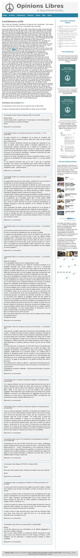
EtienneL (35, 84)
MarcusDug (49, 36)
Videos (38, 15)
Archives (12, 15)
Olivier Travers (36, 58)
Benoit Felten (46, 77)
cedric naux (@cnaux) (8, 92)
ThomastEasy (39, 36)
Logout (50, 554)
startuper (45, 64)
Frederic (21, 63)
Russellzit (5, 68)
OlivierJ (12, 42)
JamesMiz (45, 41)
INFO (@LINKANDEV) (28, 52)
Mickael (11, 58)
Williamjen (45, 35)
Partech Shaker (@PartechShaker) (26, 76)
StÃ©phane (5, 86)
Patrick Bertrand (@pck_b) (25, 92)
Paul (26, 77)
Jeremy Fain (31, 33)
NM (5, 89)
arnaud (35, 54)
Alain (41, 70)
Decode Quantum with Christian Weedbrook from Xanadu (67, 38)
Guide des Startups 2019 (24, 115)
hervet (18, 98)
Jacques (10, 79)
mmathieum (5, 90)
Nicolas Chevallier (14, 89)
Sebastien (5, 71)
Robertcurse (36, 43)
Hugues (18, 58)
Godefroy (48, 70)
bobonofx (15, 43)
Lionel (28, 48)
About (49, 15)
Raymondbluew (6, 36)
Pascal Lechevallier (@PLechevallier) (32, 73)
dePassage (44, 86)
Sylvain (34, 32)
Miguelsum (17, 38)
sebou (17, 79)
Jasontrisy (7, 84)
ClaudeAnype (6, 45)
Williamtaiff (27, 84)
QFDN (68, 242)
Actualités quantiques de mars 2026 (68, 34)
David (23, 57)
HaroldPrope (40, 30)
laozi (3, 61)
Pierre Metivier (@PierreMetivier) (41, 96)
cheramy (50, 83)
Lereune (39, 67)
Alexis (17, 57)
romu (43, 83)
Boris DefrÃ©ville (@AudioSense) (39, 90)
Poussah (33, 79)
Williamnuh (46, 43)
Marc (47, 33)
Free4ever (5, 82)
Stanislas (34, 70)
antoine (23, 80)
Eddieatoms (5, 43)
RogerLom (5, 33)
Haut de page (66, 552)
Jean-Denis (49, 87)
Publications (21, 15)
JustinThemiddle (23, 42)
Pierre (23, 29)
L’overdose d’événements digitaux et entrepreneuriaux (32, 379)
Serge (37, 77)
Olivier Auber (44, 32)
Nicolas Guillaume (16, 70)
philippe (49, 30)
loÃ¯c (33, 82)
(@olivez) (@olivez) (24, 61)
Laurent (30, 30)
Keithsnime (12, 30)
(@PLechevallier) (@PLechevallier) (27, 93)
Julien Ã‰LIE (37, 68)
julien (26, 38)
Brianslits (47, 38)
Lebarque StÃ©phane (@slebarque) (39, 71)
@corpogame (39, 65)
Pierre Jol (16, 45)
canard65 (30, 80)
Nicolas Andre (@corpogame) (25, 55)
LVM (16, 51)
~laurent (13, 68)
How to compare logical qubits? (67, 36)
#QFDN (59, 224)
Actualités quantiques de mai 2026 (68, 28)
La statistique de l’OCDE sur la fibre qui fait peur (30, 482)
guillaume (22, 30)
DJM (42, 84)
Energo (40, 79)
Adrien (41, 87)
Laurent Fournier (24, 96)
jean (20, 49)
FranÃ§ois (5, 54)
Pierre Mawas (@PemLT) (20, 95)
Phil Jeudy (5, 49)
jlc (21, 51)
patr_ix (24, 45)
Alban (3, 79)
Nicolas (15, 35)
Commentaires (42, 554)
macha (4, 29)
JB (26, 68)
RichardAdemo (33, 41)
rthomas (26, 32)
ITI (30, 68)
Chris (45, 58)
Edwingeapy (18, 48)
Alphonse (27, 86)
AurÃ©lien (18, 87)
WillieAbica (28, 49)
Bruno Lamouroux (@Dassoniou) (25, 67)
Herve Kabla (17, 32)
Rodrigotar (17, 39)
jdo (23, 89)
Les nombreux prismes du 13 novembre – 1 (30, 133)
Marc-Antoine (29, 51)
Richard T (39, 80)
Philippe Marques (7, 55)
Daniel (18, 64)
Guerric (12, 82)
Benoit (14, 49)
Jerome (41, 45)
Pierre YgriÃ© (12, 61)
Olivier (41, 33)
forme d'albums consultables (66, 168)
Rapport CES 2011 (21, 464)
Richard (20, 82)
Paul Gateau (25, 43)
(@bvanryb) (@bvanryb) (19, 90)
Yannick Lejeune (37, 63)
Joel (24, 98)
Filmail (21, 54)
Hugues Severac (9, 98)
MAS (16, 80)
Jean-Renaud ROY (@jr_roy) (10, 73)
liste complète (70, 156)
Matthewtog (31, 98)
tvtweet (27, 82)
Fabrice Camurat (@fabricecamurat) (41, 95)
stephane (47, 63)
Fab (40, 38)
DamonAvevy (17, 84)
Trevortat (7, 32)
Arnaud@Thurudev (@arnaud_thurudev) (14, 41)
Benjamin (33, 60)
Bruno (27, 70)
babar (28, 54)
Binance (47, 67)
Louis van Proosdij (40, 49)
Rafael (29, 57)
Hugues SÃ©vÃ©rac (10, 96)
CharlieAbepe (6, 35)
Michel (12, 64)
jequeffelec (5, 60)
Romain (11, 77)
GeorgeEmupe (6, 39)
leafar (3, 30)
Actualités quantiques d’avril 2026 (68, 33)
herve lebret (27, 87)
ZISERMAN (26, 58)
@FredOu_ (12, 65)
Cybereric (25, 79)
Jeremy (4, 42)
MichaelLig (35, 35)
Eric (32, 77)
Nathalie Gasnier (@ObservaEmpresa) (28, 83)
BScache (4, 64)
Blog (43, 15)
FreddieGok (41, 52)
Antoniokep (45, 29)
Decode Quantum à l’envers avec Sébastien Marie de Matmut (67, 31)
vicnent (33, 42)
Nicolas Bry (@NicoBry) (25, 65)
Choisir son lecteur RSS (23, 524)
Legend (4, 77)
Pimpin (24, 71)
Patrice (20, 68)
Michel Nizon (14, 29)
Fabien (30, 29)
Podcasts (30, 15)
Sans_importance (7, 87)
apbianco (35, 86)
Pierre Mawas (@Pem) (25, 46)
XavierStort (28, 36)
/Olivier (47, 48)
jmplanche (39, 39)
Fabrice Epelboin (22, 60)
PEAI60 (46, 80)
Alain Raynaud (46, 89)
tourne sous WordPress (21, 552)
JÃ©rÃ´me (19, 77)
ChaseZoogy (43, 76)
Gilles (13, 86)
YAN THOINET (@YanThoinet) (27, 74)
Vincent (43, 54)
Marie (28, 63)
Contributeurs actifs (12, 21)
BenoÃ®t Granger (43, 60)
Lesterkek (33, 45)
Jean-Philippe (36, 64)
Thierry (20, 86)
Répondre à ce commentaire (12, 127)
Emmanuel (26, 64)
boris (11, 80)
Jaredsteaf (42, 42)
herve (37, 29)
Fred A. (4, 65)
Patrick (33, 38)
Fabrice (13, 54)
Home (5, 15)
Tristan (48, 84)
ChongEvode (25, 35)
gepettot (13, 63)
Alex (35, 87)
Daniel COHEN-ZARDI (18, 33)
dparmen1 (39, 51)
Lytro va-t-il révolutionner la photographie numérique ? (32, 439)
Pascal (35, 48)
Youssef (29, 89)
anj (41, 48)
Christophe (18, 36)
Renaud (36, 89)
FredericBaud (38, 57)
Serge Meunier (15, 71)
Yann (12, 60)
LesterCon (8, 38)
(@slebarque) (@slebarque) (10, 52)
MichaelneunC (28, 39)
